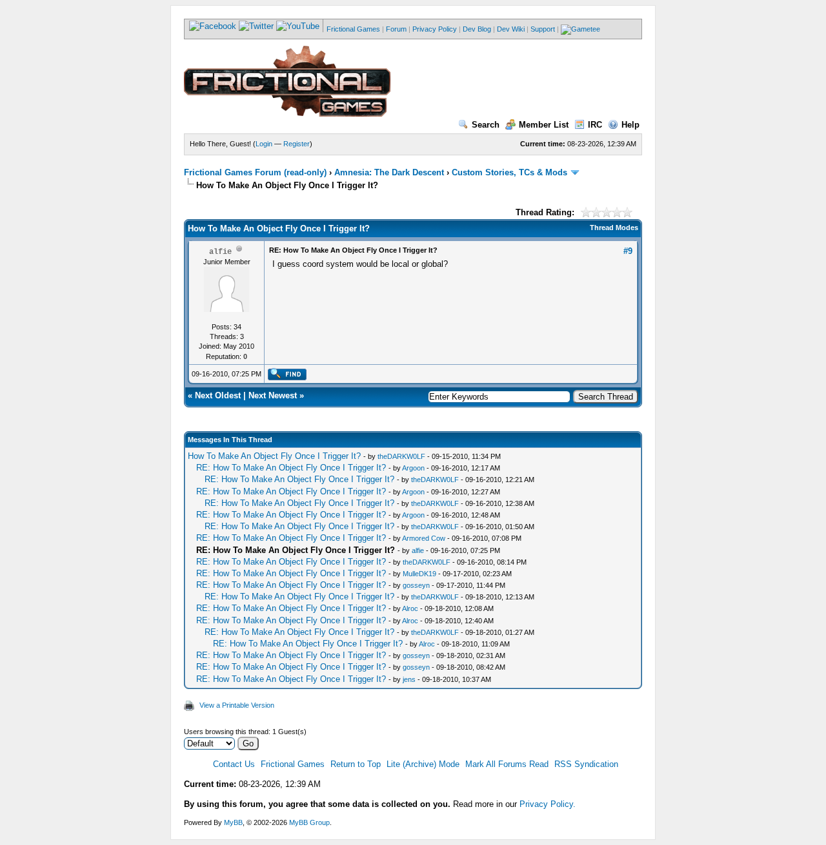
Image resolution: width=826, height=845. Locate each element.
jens (409, 679)
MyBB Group (309, 822)
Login (264, 144)
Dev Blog (477, 29)
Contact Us (234, 764)
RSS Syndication (586, 764)
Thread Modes (614, 227)
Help (630, 125)
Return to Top (355, 764)
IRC (595, 125)
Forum (396, 29)
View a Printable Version (236, 705)
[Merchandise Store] (580, 29)
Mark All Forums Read (507, 764)
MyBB (233, 822)
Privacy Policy (434, 29)
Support (542, 29)
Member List (544, 125)
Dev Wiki (511, 29)
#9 (627, 251)
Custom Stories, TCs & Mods (509, 172)
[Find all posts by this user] (287, 378)
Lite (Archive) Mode (423, 764)
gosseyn (416, 585)
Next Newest (272, 395)
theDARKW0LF (401, 456)
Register (296, 144)
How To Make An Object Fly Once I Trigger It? (274, 456)
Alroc (410, 608)
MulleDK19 (419, 574)
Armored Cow (423, 538)
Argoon (413, 468)
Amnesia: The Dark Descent (389, 172)
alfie (418, 550)
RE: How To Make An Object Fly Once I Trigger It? (291, 467)
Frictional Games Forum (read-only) (255, 172)
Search (485, 125)
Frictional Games (353, 29)
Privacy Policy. (547, 804)
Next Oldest (218, 395)
